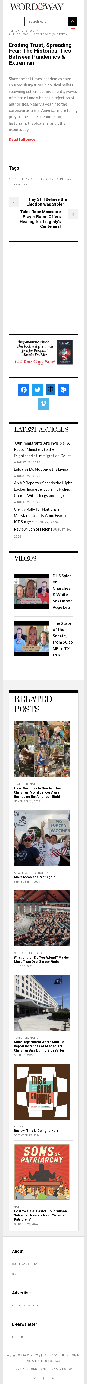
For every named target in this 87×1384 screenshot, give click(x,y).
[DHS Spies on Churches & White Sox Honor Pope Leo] (31, 607)
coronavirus (41, 179)
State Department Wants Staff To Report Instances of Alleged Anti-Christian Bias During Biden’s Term (41, 1046)
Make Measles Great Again (34, 877)
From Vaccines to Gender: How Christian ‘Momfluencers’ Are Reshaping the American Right (37, 792)
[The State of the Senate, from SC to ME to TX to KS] (31, 654)
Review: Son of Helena (33, 529)
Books (19, 1126)
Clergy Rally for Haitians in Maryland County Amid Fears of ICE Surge (41, 515)
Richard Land (19, 184)
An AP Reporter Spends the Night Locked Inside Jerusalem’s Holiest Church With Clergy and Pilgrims (43, 489)
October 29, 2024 (26, 1224)
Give (15, 1274)
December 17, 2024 (27, 1135)
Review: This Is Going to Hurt (36, 1131)
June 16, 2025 (23, 966)
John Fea (62, 179)
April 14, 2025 (23, 1055)
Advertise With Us (26, 1305)
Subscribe (19, 1337)
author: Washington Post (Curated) (38, 34)
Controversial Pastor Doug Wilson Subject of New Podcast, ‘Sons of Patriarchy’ (40, 1215)
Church (20, 953)
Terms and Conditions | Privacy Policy (42, 1368)
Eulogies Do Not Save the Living (41, 469)
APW (17, 872)
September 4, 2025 (27, 881)
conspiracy (18, 179)
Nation (35, 784)
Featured (21, 784)
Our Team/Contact (26, 1264)
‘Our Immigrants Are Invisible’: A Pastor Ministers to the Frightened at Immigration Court (42, 449)
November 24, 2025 (27, 801)
